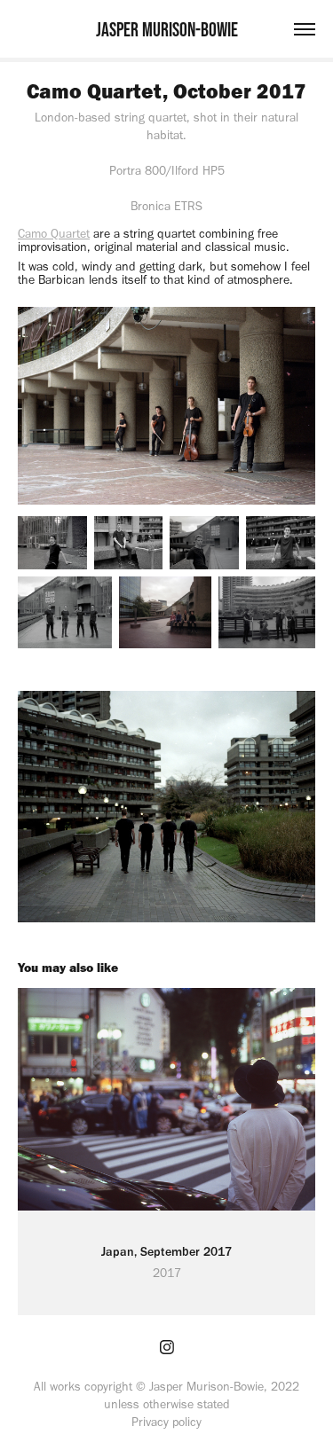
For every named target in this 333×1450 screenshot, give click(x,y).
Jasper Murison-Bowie (167, 29)
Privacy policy (166, 1422)
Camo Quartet (54, 233)
